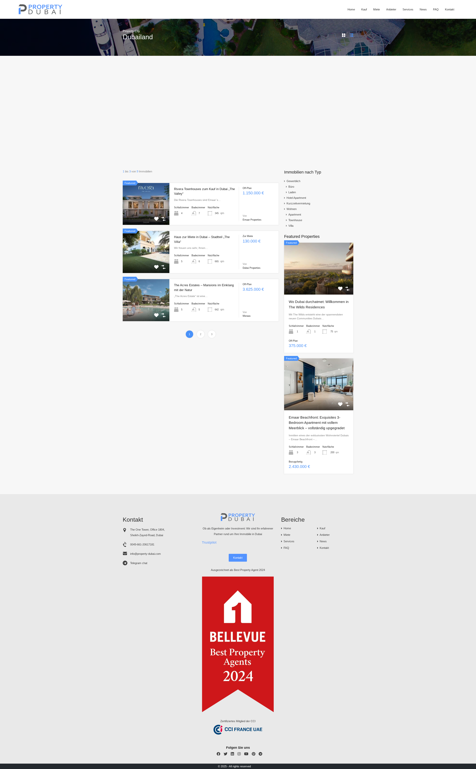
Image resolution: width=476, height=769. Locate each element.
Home (351, 9)
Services (408, 9)
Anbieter (391, 9)
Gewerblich (293, 181)
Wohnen (292, 209)
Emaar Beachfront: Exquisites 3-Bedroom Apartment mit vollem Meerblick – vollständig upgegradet (317, 422)
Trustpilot (209, 542)
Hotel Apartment (296, 197)
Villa (290, 225)
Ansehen (318, 284)
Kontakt (449, 9)
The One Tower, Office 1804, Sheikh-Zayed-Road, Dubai (147, 532)
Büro (291, 186)
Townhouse (295, 220)
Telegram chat (138, 563)
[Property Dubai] (41, 13)
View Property (146, 216)
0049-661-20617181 (142, 544)
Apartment (294, 214)
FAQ (436, 9)
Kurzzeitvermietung (298, 203)
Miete (376, 9)
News (423, 9)
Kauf (364, 9)
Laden (292, 192)
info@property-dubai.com (145, 553)
